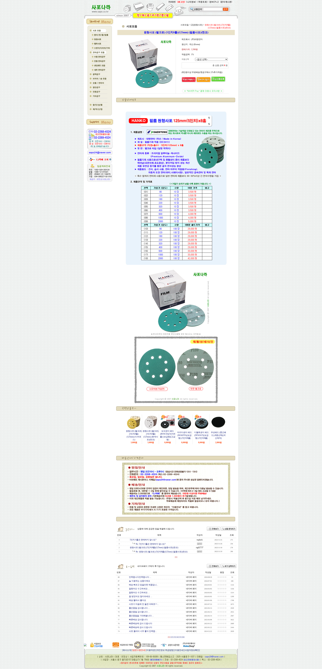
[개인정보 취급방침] (165, 650)
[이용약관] (150, 650)
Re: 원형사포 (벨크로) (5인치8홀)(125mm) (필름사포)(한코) (161, 552)
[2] (172, 637)
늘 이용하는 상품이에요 (139, 581)
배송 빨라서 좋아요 (137, 600)
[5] (180, 637)
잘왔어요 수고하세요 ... (139, 588)
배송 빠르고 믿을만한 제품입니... (143, 585)
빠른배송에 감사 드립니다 (140, 623)
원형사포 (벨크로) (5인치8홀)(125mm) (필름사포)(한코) (154, 547)
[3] (175, 637)
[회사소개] (134, 650)
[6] (183, 637)
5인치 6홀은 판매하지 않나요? (143, 540)
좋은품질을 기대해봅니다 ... (141, 616)
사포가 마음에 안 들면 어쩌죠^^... (144, 604)
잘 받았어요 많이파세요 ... (140, 596)
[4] (177, 637)
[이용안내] (179, 650)
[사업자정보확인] (192, 650)
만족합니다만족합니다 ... (140, 577)
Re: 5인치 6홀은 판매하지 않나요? (151, 544)
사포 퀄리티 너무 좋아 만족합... (143, 631)
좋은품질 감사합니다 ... (139, 608)
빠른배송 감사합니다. (138, 619)
